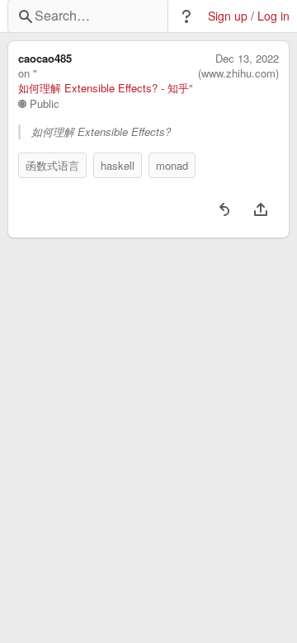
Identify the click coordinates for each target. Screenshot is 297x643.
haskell (117, 165)
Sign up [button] (228, 16)
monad (172, 165)
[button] (186, 16)
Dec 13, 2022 (247, 58)
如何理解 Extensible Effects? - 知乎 (103, 88)
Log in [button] (273, 16)
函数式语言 (52, 165)
